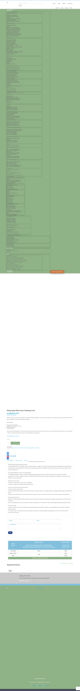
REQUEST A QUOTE (24, 580)
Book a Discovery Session (57, 271)
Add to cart (15, 443)
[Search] (20, 5)
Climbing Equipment (30, 447)
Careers (61, 7)
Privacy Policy (32, 682)
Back (10, 570)
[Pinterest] (40, 457)
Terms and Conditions (40, 682)
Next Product (70, 563)
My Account (70, 3)
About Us (57, 7)
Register (64, 3)
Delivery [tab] (25, 460)
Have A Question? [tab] (19, 460)
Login (59, 3)
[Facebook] (40, 453)
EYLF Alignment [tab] (11, 460)
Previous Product (64, 563)
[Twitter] (40, 455)
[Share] (40, 458)
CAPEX (25, 447)
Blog (71, 7)
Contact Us (67, 7)
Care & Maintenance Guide (13, 436)
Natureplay (37, 447)
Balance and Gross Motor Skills (17, 447)
